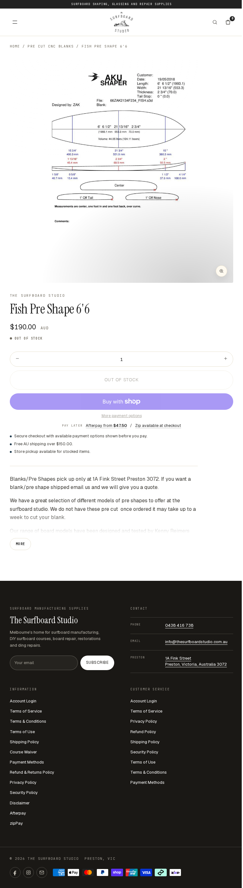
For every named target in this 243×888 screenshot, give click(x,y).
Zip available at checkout (158, 425)
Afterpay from (106, 425)
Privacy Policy (23, 782)
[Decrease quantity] (17, 359)
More (20, 544)
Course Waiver (23, 752)
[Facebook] (15, 872)
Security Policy (24, 792)
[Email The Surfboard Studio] (41, 872)
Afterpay (18, 813)
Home (15, 46)
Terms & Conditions (28, 721)
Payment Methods (27, 762)
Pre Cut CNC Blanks (51, 46)
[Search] (215, 22)
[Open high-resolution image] (221, 271)
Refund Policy (143, 731)
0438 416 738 (179, 625)
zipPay (16, 823)
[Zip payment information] (175, 872)
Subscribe (97, 662)
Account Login (23, 701)
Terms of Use (22, 731)
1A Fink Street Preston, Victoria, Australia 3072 (196, 661)
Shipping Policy (24, 742)
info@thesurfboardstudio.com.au (196, 641)
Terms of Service (26, 711)
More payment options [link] (122, 415)
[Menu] (15, 22)
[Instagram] (28, 872)
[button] (122, 171)
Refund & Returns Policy (32, 772)
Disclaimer (20, 803)
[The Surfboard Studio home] (121, 22)
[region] (122, 171)
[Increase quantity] (225, 359)
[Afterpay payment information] (161, 872)
